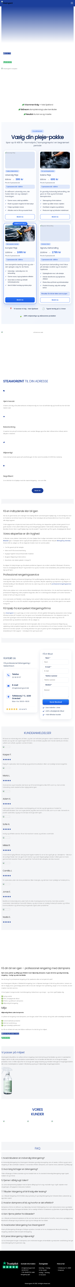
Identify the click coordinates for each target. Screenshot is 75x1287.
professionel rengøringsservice (61, 584)
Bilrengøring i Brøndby (64, 541)
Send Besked (56, 702)
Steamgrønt (10, 613)
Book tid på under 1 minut (11, 1034)
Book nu (20, 217)
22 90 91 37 (8, 62)
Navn (47, 658)
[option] (19, 1121)
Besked (48, 685)
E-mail (48, 667)
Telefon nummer (51, 676)
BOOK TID (7, 53)
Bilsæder (6, 541)
